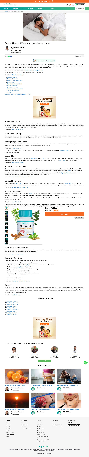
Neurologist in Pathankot (12, 309)
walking (31, 265)
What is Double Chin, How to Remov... (68, 409)
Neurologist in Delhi (11, 311)
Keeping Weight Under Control (14, 80)
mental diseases (69, 183)
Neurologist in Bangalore (12, 303)
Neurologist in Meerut (11, 308)
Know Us (8, 420)
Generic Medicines (40, 428)
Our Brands (30, 8)
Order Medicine (40, 422)
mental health (17, 183)
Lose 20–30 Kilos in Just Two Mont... (42, 386)
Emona (7, 436)
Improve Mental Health (12, 85)
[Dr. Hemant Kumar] (34, 349)
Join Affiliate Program (41, 441)
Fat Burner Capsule (65, 150)
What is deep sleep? (12, 77)
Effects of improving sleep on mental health (22, 177)
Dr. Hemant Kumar (34, 354)
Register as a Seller (40, 434)
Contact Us (8, 426)
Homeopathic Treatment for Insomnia (21, 281)
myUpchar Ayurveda (10, 432)
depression (42, 158)
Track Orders (39, 426)
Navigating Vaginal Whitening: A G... (68, 386)
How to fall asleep (16, 202)
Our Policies (24, 420)
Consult (6, 8)
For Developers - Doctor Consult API (43, 437)
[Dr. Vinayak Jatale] (55, 349)
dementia (18, 185)
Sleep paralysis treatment (18, 162)
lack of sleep (62, 160)
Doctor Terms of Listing (57, 424)
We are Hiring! (8, 428)
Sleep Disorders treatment (18, 75)
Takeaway (9, 92)
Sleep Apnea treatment (17, 129)
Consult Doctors (40, 424)
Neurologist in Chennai (12, 304)
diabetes (70, 170)
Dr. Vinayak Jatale (55, 354)
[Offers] (67, 4)
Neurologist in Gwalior (11, 314)
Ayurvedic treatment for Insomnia (20, 187)
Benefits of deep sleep (12, 79)
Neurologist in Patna (11, 306)
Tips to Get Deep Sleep (13, 90)
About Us (7, 422)
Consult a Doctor (44, 361)
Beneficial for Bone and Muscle (15, 89)
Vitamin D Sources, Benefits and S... (15, 409)
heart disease (20, 169)
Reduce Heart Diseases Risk (14, 84)
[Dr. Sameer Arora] (75, 349)
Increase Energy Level (12, 87)
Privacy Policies (24, 422)
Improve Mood (10, 82)
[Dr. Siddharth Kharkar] (14, 349)
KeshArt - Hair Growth (10, 434)
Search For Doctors (40, 432)
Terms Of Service (24, 424)
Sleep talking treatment (17, 254)
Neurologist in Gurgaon (12, 301)
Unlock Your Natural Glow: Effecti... (41, 409)
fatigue (31, 193)
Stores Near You (40, 430)
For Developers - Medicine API (43, 439)
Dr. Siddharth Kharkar (14, 354)
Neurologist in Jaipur (11, 313)
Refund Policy (24, 426)
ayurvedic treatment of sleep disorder (33, 70)
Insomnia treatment (16, 148)
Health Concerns (17, 8)
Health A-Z (52, 8)
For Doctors (55, 420)
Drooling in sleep (16, 295)
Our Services (40, 420)
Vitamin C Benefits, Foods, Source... (15, 386)
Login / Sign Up (80, 8)
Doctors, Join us (56, 422)
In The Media (8, 424)
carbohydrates (19, 267)
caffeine (24, 275)
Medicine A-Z (41, 8)
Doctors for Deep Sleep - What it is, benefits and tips (17, 94)
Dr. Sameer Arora (75, 354)
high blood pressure (66, 173)
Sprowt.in (7, 430)
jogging (27, 265)
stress (31, 158)
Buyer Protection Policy (25, 428)
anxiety (35, 158)
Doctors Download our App (58, 426)
